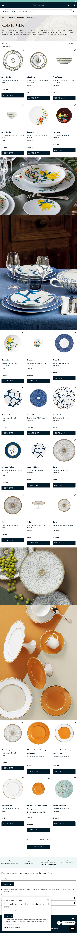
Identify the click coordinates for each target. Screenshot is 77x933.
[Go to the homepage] (37, 5)
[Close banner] (76, 1)
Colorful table (30, 18)
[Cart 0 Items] (73, 5)
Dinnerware (20, 18)
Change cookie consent (52, 928)
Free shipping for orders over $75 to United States (48, 863)
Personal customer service (9, 863)
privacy (20, 895)
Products (11, 18)
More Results (38, 847)
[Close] (48, 900)
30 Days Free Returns (67, 863)
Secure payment (29, 863)
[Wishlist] (23, 50)
